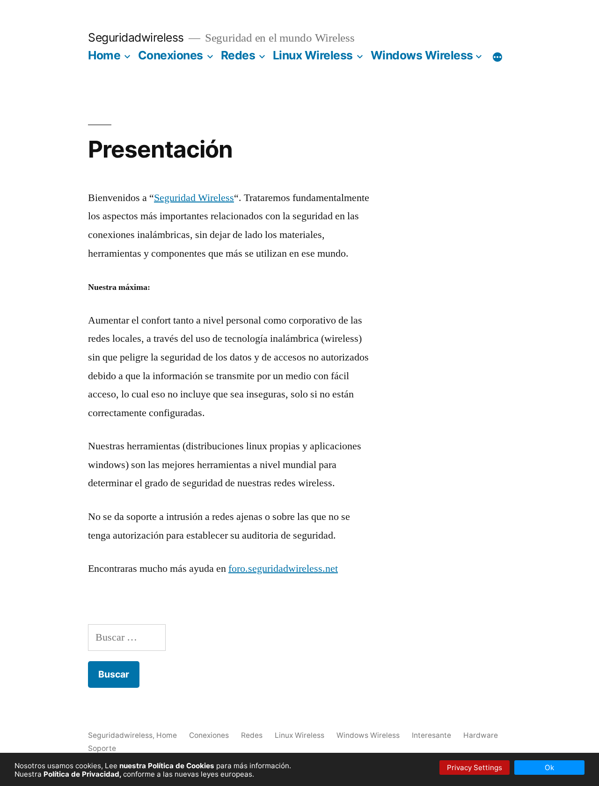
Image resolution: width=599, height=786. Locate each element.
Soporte (102, 748)
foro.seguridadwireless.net (283, 568)
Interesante (431, 735)
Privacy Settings (474, 767)
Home (104, 55)
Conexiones (170, 55)
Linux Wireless (313, 55)
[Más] (497, 57)
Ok (549, 767)
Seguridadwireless (136, 37)
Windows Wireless (422, 55)
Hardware (480, 735)
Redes (238, 55)
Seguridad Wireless (194, 197)
